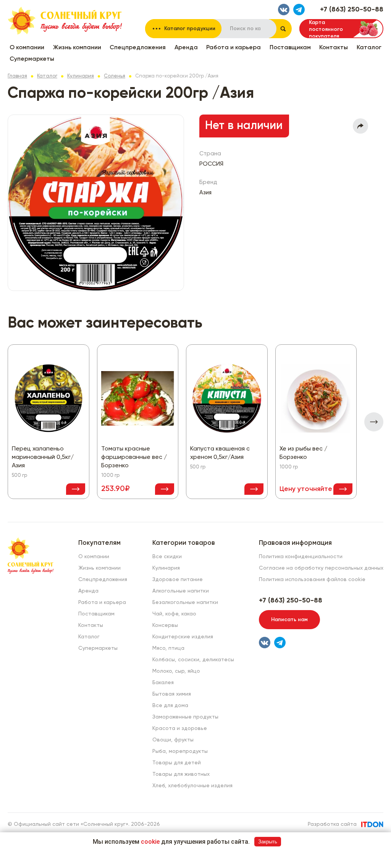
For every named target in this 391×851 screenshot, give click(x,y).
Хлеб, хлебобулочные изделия (192, 785)
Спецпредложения (138, 48)
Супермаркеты (32, 59)
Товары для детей (176, 762)
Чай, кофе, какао (174, 614)
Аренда (186, 48)
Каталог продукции (189, 28)
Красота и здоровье (179, 728)
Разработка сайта (332, 824)
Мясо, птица (168, 648)
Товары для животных (181, 774)
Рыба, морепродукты (180, 751)
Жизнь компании (77, 48)
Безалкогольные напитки (185, 602)
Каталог (369, 48)
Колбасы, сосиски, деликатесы (193, 659)
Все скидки (167, 556)
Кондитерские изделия (182, 636)
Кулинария (80, 76)
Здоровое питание (177, 579)
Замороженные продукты (185, 717)
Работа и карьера (233, 48)
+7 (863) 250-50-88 (351, 9)
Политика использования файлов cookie (312, 579)
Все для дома (170, 705)
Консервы (165, 625)
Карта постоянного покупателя (326, 29)
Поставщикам (290, 48)
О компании (27, 48)
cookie (150, 841)
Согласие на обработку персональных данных (321, 568)
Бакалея (163, 682)
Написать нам (289, 619)
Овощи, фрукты (173, 740)
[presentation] (373, 421)
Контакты (333, 48)
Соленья (114, 76)
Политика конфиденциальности (301, 556)
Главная (17, 76)
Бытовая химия (171, 694)
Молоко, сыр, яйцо (176, 671)
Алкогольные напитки (180, 591)
